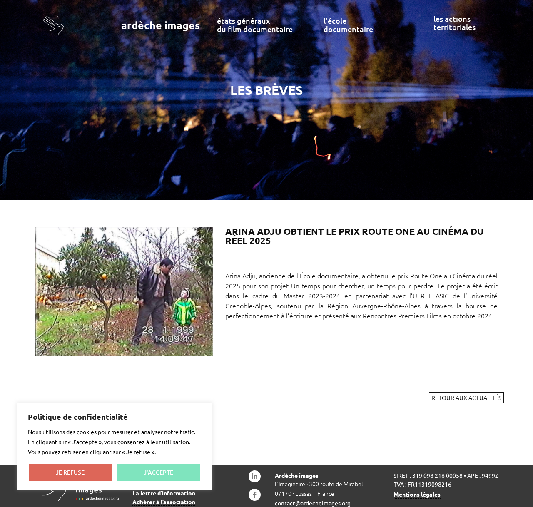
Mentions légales (417, 494)
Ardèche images (160, 25)
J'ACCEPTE (158, 472)
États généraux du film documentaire (255, 25)
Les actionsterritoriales (454, 23)
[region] (114, 446)
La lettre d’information (163, 493)
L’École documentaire (348, 25)
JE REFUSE (70, 472)
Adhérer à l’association (163, 501)
